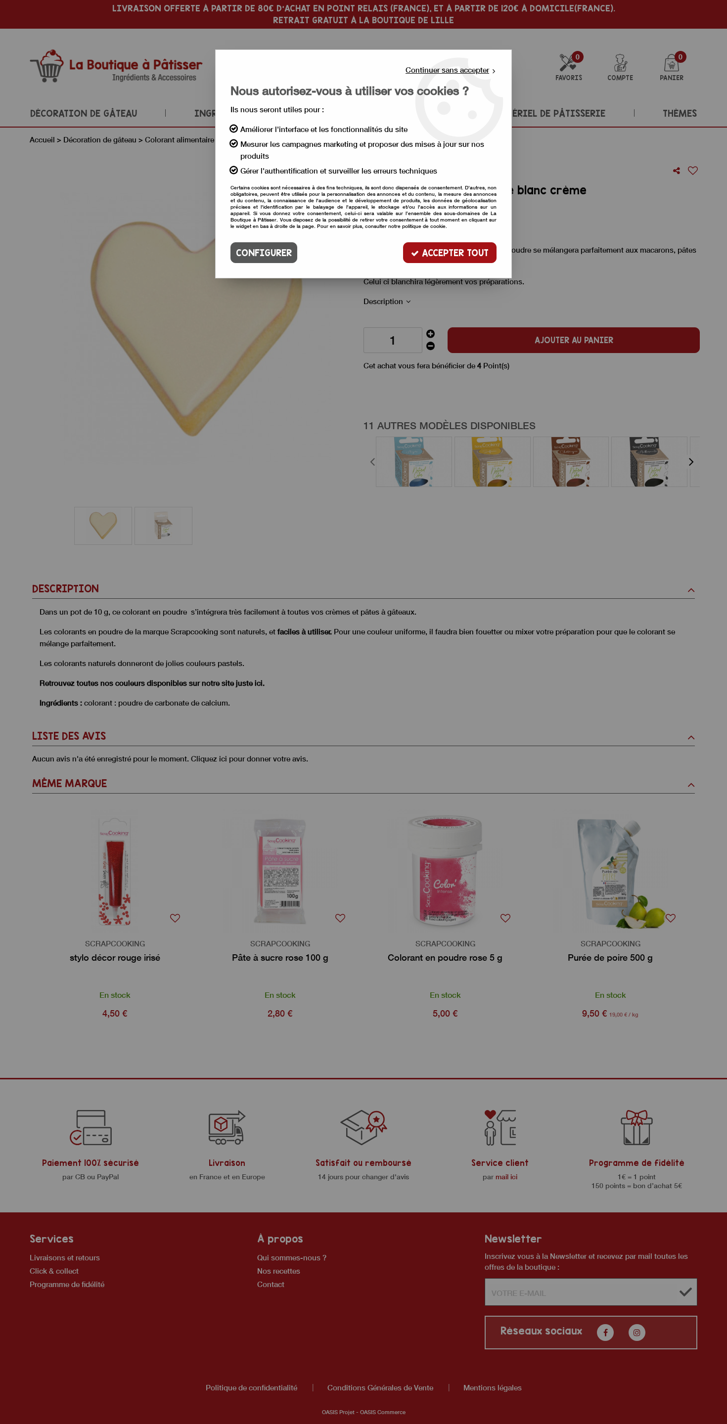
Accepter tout (454, 252)
